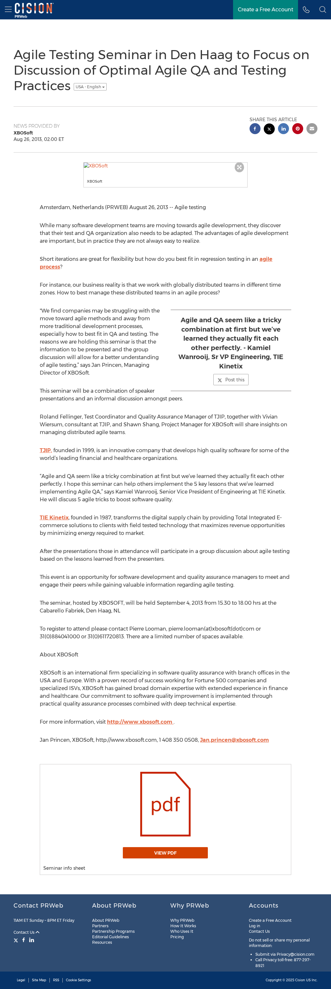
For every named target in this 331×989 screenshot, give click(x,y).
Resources (102, 942)
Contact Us (25, 932)
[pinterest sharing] (297, 129)
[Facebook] (24, 940)
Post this (234, 380)
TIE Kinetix (54, 518)
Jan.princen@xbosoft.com (234, 740)
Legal (21, 980)
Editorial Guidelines (110, 936)
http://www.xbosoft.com (140, 722)
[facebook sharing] (255, 129)
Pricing (177, 936)
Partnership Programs (113, 931)
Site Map (39, 980)
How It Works (183, 925)
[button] (323, 9)
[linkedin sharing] (283, 129)
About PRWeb (105, 920)
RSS (56, 980)
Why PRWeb (182, 920)
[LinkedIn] (31, 940)
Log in (254, 925)
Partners (100, 925)
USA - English (89, 86)
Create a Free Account (270, 920)
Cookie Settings (78, 980)
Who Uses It (181, 931)
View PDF (165, 853)
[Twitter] (17, 940)
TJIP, (46, 450)
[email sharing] (311, 129)
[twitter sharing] (269, 129)
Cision (300, 980)
